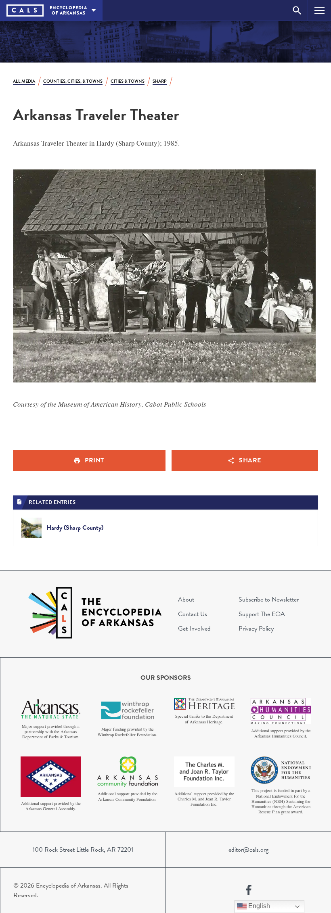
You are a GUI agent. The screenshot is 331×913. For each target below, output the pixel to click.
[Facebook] (248, 890)
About (186, 599)
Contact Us (192, 614)
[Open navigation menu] (319, 10)
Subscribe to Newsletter (269, 599)
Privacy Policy (256, 628)
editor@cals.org (248, 850)
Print (94, 460)
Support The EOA (262, 614)
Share (250, 460)
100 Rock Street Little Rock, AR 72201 (83, 850)
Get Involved (194, 628)
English (258, 906)
